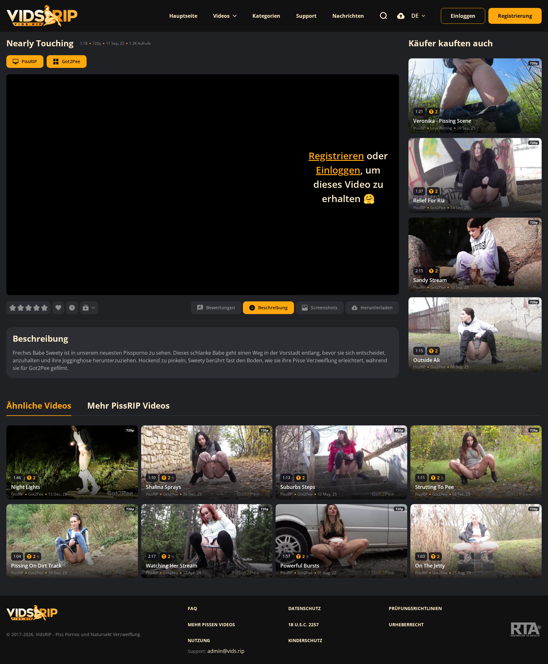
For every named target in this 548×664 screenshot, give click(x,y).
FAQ (192, 608)
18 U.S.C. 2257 (303, 625)
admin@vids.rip (226, 651)
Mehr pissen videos (211, 625)
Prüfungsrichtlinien (415, 608)
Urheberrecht (406, 625)
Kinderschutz (305, 640)
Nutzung (199, 640)
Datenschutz (304, 608)
